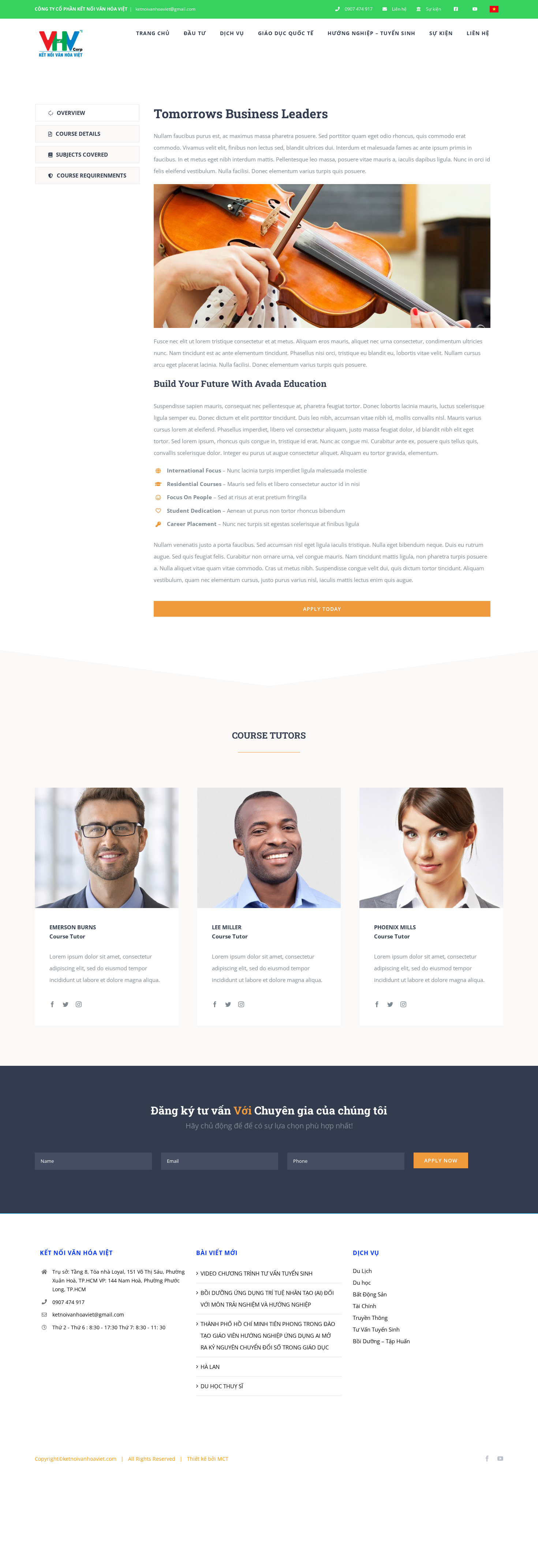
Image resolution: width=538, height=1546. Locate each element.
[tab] (87, 113)
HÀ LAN (210, 1366)
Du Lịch (362, 1270)
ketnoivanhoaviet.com (89, 1458)
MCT (222, 1458)
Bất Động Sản (370, 1294)
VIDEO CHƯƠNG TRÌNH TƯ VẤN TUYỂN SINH (257, 1273)
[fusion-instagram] (79, 1004)
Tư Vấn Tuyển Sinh (376, 1329)
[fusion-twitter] (65, 1004)
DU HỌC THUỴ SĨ (222, 1386)
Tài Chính (364, 1306)
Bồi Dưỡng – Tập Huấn (381, 1341)
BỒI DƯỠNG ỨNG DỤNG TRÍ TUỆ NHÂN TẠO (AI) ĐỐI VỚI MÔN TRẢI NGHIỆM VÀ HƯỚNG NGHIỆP (267, 1298)
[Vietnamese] (494, 9)
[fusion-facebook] (52, 1004)
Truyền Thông (370, 1317)
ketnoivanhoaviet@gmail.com (164, 9)
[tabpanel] (322, 360)
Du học (362, 1282)
